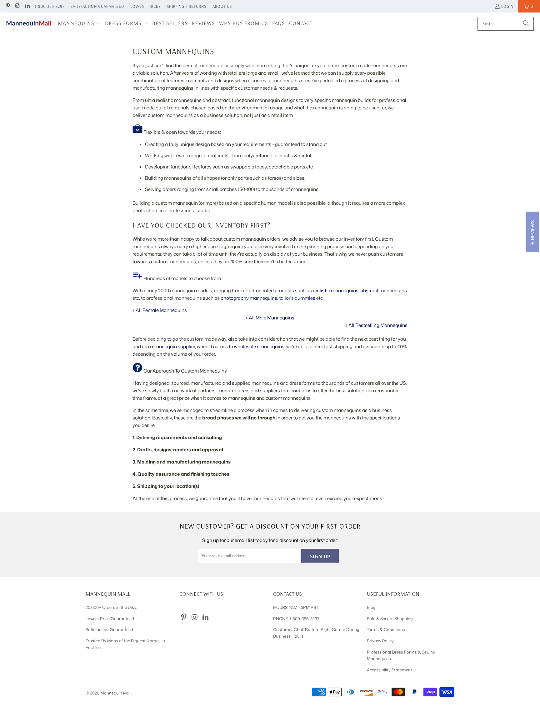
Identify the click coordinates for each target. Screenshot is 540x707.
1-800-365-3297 (49, 6)
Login (507, 6)
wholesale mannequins (259, 346)
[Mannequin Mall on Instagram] (17, 6)
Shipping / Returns (186, 6)
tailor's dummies (297, 298)
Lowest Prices (145, 6)
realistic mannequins (335, 290)
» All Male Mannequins (270, 317)
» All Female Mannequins (159, 310)
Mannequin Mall (115, 693)
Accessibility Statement (389, 670)
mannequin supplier (173, 346)
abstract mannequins (383, 290)
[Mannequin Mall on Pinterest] (7, 6)
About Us (222, 6)
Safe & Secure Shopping (390, 618)
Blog (371, 607)
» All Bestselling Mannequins (376, 325)
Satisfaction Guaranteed (97, 6)
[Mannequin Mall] (29, 23)
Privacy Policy (380, 641)
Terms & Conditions (386, 629)
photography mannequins (249, 298)
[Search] (526, 24)
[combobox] (506, 24)
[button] (79, 24)
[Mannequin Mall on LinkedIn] (27, 6)
